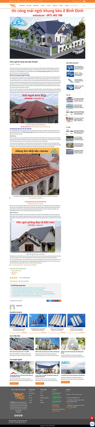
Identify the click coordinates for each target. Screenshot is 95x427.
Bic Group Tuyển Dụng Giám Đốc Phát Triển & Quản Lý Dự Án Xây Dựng (29, 288)
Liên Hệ (79, 1)
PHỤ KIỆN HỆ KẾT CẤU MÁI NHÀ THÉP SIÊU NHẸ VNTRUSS (38, 329)
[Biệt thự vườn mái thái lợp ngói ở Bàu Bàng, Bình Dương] (73, 344)
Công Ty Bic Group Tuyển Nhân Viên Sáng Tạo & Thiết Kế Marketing (28, 290)
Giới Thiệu (74, 1)
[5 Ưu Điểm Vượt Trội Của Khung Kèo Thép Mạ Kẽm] (73, 367)
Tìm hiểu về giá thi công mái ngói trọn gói (40, 126)
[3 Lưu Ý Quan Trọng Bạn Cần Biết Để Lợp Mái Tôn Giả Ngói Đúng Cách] (47, 367)
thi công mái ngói (13, 281)
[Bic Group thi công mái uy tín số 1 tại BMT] (22, 344)
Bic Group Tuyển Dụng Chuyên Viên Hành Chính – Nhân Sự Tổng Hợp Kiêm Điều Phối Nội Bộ (34, 294)
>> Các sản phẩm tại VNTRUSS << (36, 198)
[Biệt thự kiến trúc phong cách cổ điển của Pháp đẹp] (47, 344)
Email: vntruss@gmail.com (74, 397)
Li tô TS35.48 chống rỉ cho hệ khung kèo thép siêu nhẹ (18, 329)
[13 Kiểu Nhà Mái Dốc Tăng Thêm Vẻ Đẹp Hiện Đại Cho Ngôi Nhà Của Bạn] (22, 367)
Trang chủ (22, 5)
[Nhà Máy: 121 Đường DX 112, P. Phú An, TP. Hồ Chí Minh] (66, 406)
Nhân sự (55, 5)
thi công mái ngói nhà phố (23, 281)
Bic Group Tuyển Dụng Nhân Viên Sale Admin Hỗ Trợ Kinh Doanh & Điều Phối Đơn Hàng (33, 292)
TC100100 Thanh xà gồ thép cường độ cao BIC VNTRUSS (76, 329)
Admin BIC (13, 64)
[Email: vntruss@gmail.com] (66, 397)
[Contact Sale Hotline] (92, 418)
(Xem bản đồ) (70, 403)
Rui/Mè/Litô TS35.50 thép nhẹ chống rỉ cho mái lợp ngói (57, 329)
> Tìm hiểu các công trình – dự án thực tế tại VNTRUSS (23, 265)
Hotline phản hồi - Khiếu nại (58, 409)
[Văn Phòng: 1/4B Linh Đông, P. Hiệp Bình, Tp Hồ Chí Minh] (66, 401)
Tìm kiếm (84, 6)
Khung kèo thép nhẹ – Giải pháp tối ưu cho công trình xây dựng (27, 295)
